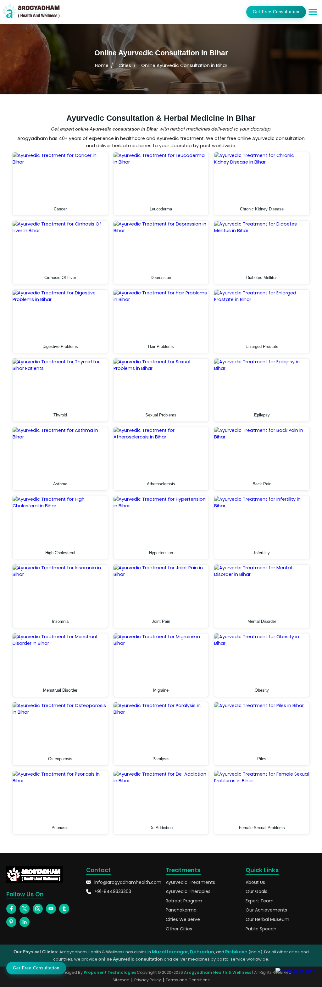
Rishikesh (236, 952)
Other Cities (179, 929)
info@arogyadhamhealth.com (125, 882)
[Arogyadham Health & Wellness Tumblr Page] (64, 909)
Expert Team (260, 901)
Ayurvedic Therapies (188, 892)
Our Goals (256, 892)
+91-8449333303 (112, 892)
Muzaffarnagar (170, 952)
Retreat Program (184, 901)
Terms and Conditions (188, 980)
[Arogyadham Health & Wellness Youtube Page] (51, 909)
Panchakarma (181, 910)
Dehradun (202, 952)
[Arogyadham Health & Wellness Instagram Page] (38, 909)
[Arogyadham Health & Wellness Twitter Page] (24, 909)
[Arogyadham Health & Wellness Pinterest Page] (11, 922)
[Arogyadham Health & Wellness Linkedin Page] (24, 922)
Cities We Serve (183, 920)
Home (101, 65)
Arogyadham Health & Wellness (217, 972)
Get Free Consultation (276, 11)
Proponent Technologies (110, 972)
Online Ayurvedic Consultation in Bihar (184, 65)
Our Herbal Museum (267, 920)
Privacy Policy (147, 980)
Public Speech (261, 929)
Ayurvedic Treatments (190, 882)
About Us (255, 882)
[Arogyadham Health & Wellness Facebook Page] (11, 909)
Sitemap (121, 980)
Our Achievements (266, 910)
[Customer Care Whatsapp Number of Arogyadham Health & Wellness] (295, 971)
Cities (125, 65)
